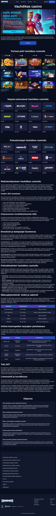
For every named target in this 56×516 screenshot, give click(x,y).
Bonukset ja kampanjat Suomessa (10, 468)
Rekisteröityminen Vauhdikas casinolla (11, 465)
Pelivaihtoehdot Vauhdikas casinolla (10, 470)
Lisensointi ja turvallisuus (8, 481)
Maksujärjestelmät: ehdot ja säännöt (10, 473)
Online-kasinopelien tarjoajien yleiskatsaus (12, 476)
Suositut (6, 55)
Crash (34, 55)
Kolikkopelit (47, 55)
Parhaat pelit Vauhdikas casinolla (10, 457)
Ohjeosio (5, 484)
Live (20, 55)
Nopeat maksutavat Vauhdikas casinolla (11, 460)
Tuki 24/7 (5, 479)
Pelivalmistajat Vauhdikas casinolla (10, 462)
